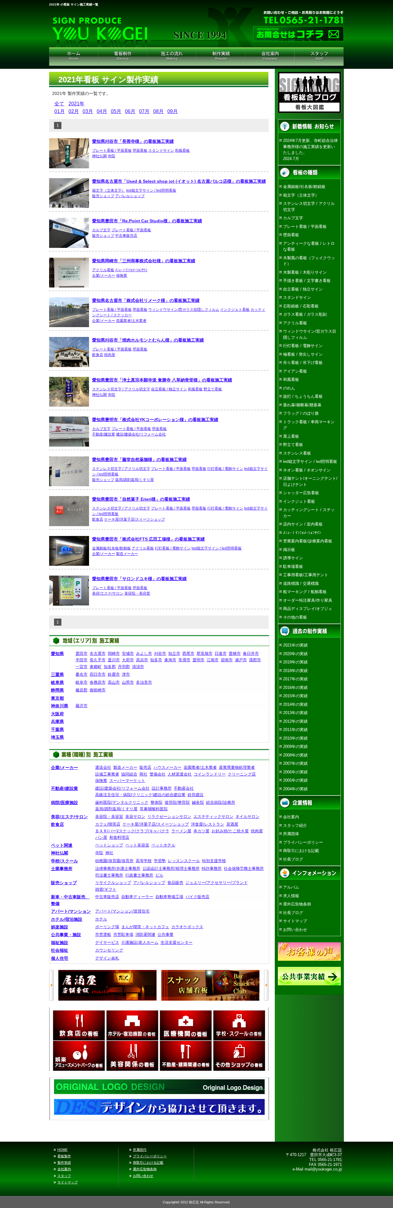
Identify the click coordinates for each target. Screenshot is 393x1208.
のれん (289, 388)
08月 (158, 111)
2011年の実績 (295, 729)
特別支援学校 (214, 860)
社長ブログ (293, 859)
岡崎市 (114, 653)
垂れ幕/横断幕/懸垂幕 (302, 405)
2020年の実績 (295, 653)
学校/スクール (64, 860)
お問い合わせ (295, 929)
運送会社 (103, 767)
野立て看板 (213, 389)
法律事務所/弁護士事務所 (117, 868)
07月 (144, 111)
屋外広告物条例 (297, 904)
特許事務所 (212, 868)
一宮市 (82, 666)
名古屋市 (98, 653)
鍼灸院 (198, 802)
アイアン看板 (295, 371)
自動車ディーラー (137, 896)
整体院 (156, 802)
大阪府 (57, 713)
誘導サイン (293, 558)
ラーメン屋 (181, 831)
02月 (73, 111)
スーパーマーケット (127, 780)
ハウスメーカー (167, 767)
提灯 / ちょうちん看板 (303, 396)
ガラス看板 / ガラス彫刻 (305, 314)
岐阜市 (82, 682)
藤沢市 (82, 705)
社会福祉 (59, 950)
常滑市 (184, 660)
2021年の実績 (295, 645)
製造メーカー (127, 554)
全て (59, 103)
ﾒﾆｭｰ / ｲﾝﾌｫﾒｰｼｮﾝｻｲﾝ (131, 270)
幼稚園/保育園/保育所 (114, 860)
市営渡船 (103, 934)
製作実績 (64, 1162)
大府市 (128, 660)
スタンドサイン (161, 150)
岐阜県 (57, 682)
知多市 (156, 660)
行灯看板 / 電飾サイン (225, 469)
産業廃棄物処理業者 (237, 767)
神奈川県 (59, 705)
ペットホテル (163, 845)
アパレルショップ (130, 196)
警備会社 (157, 774)
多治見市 (144, 682)
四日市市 (98, 674)
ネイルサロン (247, 816)
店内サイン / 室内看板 (303, 524)
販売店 (145, 767)
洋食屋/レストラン (207, 824)
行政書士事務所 (139, 875)
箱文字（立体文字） (108, 190)
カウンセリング (109, 950)
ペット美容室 (137, 845)
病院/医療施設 (64, 802)
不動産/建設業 (103, 434)
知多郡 (110, 666)
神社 (109, 852)
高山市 (114, 682)
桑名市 (82, 674)
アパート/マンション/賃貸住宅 (122, 911)
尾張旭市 (204, 653)
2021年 (76, 103)
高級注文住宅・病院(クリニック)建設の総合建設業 (140, 794)
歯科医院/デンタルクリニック (121, 802)
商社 (143, 774)
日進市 (221, 653)
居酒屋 (232, 824)
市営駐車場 (123, 934)
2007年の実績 (295, 763)
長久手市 (98, 660)
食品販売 (175, 882)
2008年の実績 (295, 755)
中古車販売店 (126, 235)
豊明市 (198, 660)
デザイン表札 (107, 958)
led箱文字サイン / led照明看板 (151, 190)
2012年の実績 (295, 721)
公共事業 (165, 934)
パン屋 (101, 837)
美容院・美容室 (137, 593)
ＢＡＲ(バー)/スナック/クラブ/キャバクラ (132, 831)
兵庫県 (57, 721)
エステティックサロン (213, 816)
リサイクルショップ (113, 882)
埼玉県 (57, 737)
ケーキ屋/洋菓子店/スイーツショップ (134, 519)
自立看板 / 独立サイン (169, 389)
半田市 (82, 660)
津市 (126, 674)
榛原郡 (82, 690)
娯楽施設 (59, 927)
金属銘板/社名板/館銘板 (111, 548)
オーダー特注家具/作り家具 (307, 600)
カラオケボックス (187, 927)
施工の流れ (171, 56)
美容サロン (135, 816)
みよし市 (144, 653)
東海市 (170, 660)
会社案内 (270, 56)
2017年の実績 (295, 679)
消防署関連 (145, 934)
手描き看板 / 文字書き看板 (307, 280)
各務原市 (98, 682)
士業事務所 (61, 868)
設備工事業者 (107, 774)
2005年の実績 (295, 780)
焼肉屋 (109, 355)
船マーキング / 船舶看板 (305, 591)
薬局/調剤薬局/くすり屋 (134, 480)
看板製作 (64, 1156)
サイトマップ (295, 921)
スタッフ (64, 1176)
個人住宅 (59, 958)
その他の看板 (295, 617)
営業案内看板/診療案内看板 (307, 541)
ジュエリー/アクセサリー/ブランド (216, 882)
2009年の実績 (295, 746)
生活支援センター (177, 942)
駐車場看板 (293, 566)
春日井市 (251, 653)
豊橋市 (235, 653)
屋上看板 (291, 436)
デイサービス (107, 942)
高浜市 (142, 660)
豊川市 (114, 660)
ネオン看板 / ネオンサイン (307, 470)
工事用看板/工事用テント (305, 575)
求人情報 (291, 895)
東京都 (57, 698)
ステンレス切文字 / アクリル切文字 (121, 389)
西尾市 (188, 653)
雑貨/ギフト (105, 889)
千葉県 (57, 729)
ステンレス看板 (297, 453)
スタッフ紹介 (319, 56)
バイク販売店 (197, 896)
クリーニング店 (242, 774)
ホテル (101, 919)
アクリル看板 (103, 270)
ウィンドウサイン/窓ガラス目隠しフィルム (183, 309)
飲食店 (97, 355)
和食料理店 (119, 837)
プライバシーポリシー (303, 842)
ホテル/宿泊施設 (66, 919)
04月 (102, 111)
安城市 (128, 653)
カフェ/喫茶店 (107, 824)
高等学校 (144, 860)
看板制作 (122, 56)
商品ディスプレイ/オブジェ (307, 608)
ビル (159, 875)
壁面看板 (140, 150)
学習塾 (160, 860)
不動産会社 (184, 788)
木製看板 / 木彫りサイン (305, 272)
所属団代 (139, 1149)
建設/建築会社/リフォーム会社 (141, 434)
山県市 (128, 682)
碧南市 (227, 660)
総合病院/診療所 (220, 802)
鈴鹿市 (114, 674)
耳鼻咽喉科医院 (154, 809)
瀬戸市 (241, 660)
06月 (130, 111)
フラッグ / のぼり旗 (301, 413)
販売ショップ (103, 196)
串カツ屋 (201, 831)
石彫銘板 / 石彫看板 (301, 306)
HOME (73, 56)
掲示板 (289, 549)
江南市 (213, 660)
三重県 (57, 674)
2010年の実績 (295, 738)
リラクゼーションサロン (169, 816)
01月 (59, 111)
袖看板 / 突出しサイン (303, 354)
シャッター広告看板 (301, 493)
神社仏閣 (99, 156)
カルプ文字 (101, 230)
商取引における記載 (301, 850)
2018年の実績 (295, 670)
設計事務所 (162, 788)
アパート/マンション (71, 911)
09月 (172, 111)
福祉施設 (59, 942)
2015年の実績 (295, 696)
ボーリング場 (107, 927)
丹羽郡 (124, 666)
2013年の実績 (295, 712)
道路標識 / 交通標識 (301, 583)
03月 (88, 111)
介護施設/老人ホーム (139, 942)
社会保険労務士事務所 (244, 868)
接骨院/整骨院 (177, 802)
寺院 (111, 156)
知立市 (174, 653)
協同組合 (129, 774)
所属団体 (291, 833)
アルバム (291, 887)
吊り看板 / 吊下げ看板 (303, 362)
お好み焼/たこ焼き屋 (230, 831)
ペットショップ (109, 845)
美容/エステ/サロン (107, 593)
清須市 (138, 666)
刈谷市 (160, 653)
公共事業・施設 (66, 934)
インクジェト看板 (235, 309)
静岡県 (57, 690)
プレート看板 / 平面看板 (112, 150)
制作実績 (221, 56)
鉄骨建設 (196, 794)
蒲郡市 (255, 660)
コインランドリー (210, 774)
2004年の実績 (295, 789)
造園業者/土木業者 (131, 321)
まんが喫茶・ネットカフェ (145, 927)
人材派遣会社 (180, 774)
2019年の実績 (295, 662)
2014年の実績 (295, 704)
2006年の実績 (295, 772)
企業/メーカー (103, 275)
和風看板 (182, 150)
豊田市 (82, 653)
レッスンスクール (184, 860)
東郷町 (96, 666)
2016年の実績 (295, 687)
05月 (116, 111)
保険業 (121, 275)
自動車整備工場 (169, 896)
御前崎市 (98, 690)
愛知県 (57, 653)
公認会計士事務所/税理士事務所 (171, 868)
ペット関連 (61, 845)
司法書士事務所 (109, 875)
